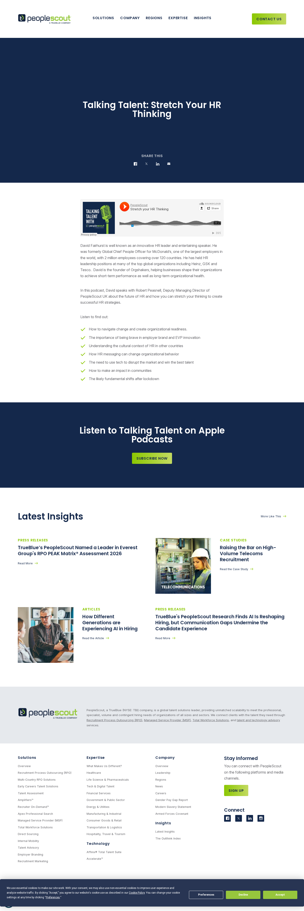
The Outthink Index (168, 838)
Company (130, 17)
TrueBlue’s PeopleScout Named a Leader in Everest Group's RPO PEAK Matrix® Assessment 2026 (78, 550)
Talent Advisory (28, 847)
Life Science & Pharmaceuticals (108, 779)
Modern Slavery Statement (173, 807)
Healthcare (94, 772)
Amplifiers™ (25, 800)
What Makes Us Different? (104, 766)
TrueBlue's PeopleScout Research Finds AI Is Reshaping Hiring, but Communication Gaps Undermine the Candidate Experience (219, 622)
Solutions (103, 17)
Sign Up (236, 790)
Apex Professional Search (35, 813)
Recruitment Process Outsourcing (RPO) (114, 720)
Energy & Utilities (98, 807)
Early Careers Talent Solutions (38, 786)
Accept (280, 894)
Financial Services (99, 793)
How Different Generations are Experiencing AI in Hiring (110, 622)
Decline (243, 894)
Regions (154, 17)
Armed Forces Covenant (171, 813)
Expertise (178, 17)
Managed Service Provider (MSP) (167, 720)
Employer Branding (30, 854)
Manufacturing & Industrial (104, 813)
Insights (202, 17)
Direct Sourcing (28, 834)
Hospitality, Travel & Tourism (106, 834)
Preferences (206, 894)
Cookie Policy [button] (137, 892)
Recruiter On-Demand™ (33, 807)
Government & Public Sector (106, 800)
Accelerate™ (95, 858)
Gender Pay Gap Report (171, 800)
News (159, 786)
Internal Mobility (28, 841)
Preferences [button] (53, 897)
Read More (25, 563)
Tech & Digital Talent (100, 786)
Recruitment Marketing (33, 861)
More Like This (271, 516)
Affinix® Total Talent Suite (104, 852)
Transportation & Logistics (104, 827)
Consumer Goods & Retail (104, 820)
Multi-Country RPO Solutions (37, 779)
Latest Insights (165, 831)
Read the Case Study (234, 569)
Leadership (162, 772)
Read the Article (93, 638)
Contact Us (269, 19)
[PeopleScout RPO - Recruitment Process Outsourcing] (46, 19)
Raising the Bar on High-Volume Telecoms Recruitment (248, 553)
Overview (24, 766)
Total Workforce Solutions (211, 720)
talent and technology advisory (258, 720)
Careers (160, 793)
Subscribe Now (152, 458)
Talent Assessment (31, 793)
